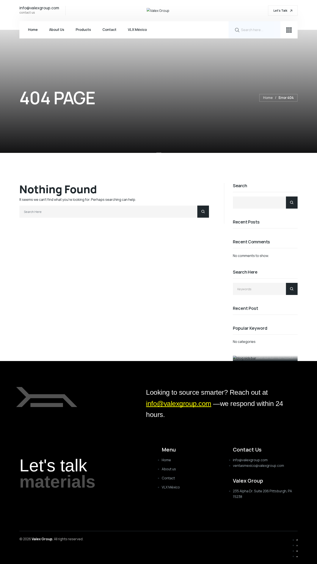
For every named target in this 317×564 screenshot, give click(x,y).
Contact (109, 29)
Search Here (245, 272)
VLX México (137, 29)
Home (33, 29)
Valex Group (42, 539)
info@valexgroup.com (178, 403)
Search (240, 186)
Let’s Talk (280, 10)
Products (83, 29)
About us (56, 29)
